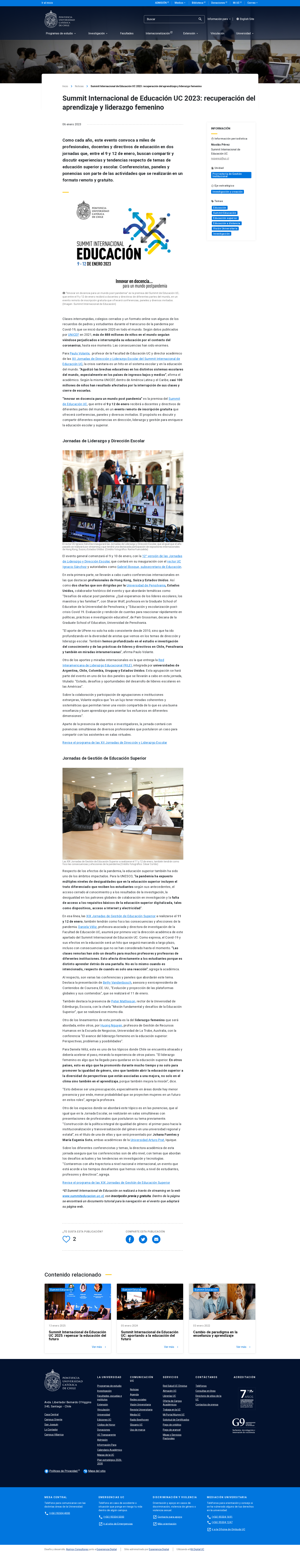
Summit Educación (224, 213)
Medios (180, 2)
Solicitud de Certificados (176, 1419)
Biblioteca (198, 2)
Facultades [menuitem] (127, 33)
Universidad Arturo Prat (147, 1140)
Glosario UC (136, 1424)
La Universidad (109, 1377)
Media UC (135, 1414)
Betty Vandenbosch (117, 982)
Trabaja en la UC (172, 1409)
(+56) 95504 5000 (113, 1516)
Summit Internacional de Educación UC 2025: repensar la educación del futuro (77, 1335)
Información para (219, 19)
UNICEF (73, 334)
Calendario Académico (109, 1450)
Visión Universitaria (225, 228)
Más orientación (167, 1523)
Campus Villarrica (54, 1434)
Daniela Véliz (87, 927)
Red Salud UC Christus (175, 1385)
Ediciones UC (104, 1419)
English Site (245, 19)
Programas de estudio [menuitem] (61, 33)
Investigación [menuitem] (98, 33)
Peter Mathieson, (123, 1001)
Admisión (161, 2)
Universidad (103, 1414)
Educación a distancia (226, 223)
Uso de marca (137, 1429)
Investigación (221, 233)
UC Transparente (106, 1434)
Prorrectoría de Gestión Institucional (227, 175)
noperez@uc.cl (220, 158)
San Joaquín (51, 1424)
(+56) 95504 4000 (59, 1513)
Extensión (102, 1404)
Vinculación (103, 1409)
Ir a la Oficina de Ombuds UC (228, 1529)
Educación (219, 207)
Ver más (99, 1347)
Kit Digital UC (197, 1549)
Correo (252, 2)
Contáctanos (206, 1377)
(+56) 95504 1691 (222, 1516)
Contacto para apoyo (170, 1516)
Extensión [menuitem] (191, 33)
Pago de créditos (172, 1424)
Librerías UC (169, 1396)
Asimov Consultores (77, 1549)
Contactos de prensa (206, 1404)
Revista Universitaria (141, 1409)
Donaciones (218, 2)
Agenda (134, 1394)
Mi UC (236, 2)
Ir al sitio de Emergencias (118, 1523)
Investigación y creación (227, 191)
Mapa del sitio (95, 1471)
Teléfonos (201, 1385)
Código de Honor (106, 1424)
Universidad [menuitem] (245, 33)
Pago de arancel (172, 1429)
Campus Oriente (53, 1419)
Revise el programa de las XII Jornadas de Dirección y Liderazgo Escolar (114, 742)
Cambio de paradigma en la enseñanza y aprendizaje (215, 1333)
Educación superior (225, 218)
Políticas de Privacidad (61, 1471)
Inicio (65, 86)
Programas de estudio (109, 1385)
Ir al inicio (47, 2)
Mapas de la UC (105, 1455)
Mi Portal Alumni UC (174, 1414)
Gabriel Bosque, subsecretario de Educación (149, 567)
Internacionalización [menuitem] (158, 33)
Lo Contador (51, 1429)
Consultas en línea (205, 1391)
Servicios (170, 1377)
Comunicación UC (141, 1379)
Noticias (79, 86)
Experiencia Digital (107, 1549)
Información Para (106, 1444)
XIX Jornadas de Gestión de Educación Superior (121, 916)
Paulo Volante (80, 353)
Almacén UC (169, 1391)
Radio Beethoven (139, 1419)
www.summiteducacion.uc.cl (83, 1196)
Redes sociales (138, 1399)
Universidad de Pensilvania (146, 585)
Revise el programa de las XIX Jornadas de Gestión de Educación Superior (116, 1182)
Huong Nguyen (111, 1025)
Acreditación (245, 1377)
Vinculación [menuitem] (217, 33)
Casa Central (51, 1414)
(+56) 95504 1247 (222, 1522)
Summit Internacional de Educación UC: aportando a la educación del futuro (149, 1335)
